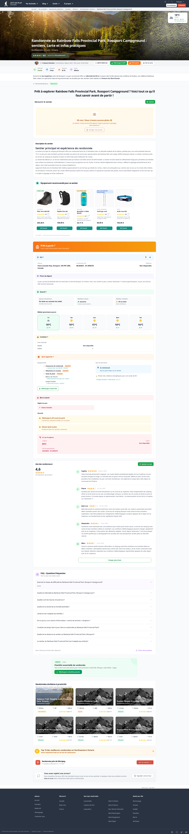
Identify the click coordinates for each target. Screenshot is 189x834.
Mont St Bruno (113, 805)
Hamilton (136, 813)
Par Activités (31, 4)
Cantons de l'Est (89, 805)
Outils (55, 4)
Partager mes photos (96, 130)
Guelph (135, 809)
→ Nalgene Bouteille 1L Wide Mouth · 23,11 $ (108, 379)
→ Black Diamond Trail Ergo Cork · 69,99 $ (57, 379)
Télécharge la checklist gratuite (69, 672)
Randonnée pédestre (56, 9)
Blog (44, 4)
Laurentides (88, 801)
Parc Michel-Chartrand (115, 809)
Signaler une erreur (144, 776)
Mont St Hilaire (113, 801)
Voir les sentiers (144, 762)
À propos (67, 4)
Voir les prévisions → (180, 21)
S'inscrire (182, 5)
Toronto (135, 805)
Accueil (34, 9)
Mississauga (137, 801)
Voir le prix (43, 228)
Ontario (75, 9)
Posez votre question (145, 650)
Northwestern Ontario (87, 9)
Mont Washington (114, 813)
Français (179, 2)
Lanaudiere (87, 809)
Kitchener (136, 821)
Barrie (135, 817)
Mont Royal (112, 821)
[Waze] (150, 257)
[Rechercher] (172, 1)
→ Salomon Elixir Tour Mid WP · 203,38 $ (57, 368)
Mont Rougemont (114, 817)
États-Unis (62, 805)
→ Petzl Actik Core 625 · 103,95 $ (55, 383)
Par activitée (43, 9)
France (61, 809)
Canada (67, 9)
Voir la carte (149, 63)
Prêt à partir (135, 63)
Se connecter (171, 5)
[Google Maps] (146, 257)
